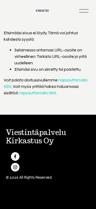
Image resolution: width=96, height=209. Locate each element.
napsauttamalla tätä (37, 92)
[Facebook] (15, 156)
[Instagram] (15, 167)
